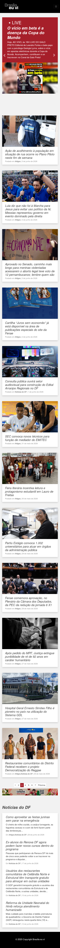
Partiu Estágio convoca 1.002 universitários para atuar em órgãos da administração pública (28, 546)
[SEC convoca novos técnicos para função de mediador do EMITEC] (30, 431)
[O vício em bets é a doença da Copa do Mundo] (30, 92)
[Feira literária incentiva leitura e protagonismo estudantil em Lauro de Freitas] (30, 482)
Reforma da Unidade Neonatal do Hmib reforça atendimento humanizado (27, 906)
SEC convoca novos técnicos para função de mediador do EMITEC (27, 438)
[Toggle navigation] (56, 6)
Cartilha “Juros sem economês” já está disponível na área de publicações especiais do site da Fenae (27, 328)
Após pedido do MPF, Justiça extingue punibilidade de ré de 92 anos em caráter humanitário (29, 656)
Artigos (18, 161)
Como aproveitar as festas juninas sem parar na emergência (28, 818)
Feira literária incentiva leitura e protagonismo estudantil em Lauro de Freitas (29, 491)
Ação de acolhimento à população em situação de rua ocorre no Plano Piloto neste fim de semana (29, 154)
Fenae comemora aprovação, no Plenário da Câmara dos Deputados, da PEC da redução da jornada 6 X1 (28, 601)
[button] (4, 55)
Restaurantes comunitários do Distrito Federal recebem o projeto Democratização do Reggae (29, 766)
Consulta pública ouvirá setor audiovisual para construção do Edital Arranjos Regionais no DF (29, 384)
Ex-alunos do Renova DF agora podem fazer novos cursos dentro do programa (29, 845)
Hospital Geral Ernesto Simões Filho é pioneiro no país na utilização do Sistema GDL (29, 711)
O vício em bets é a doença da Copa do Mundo (25, 32)
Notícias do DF (21, 392)
